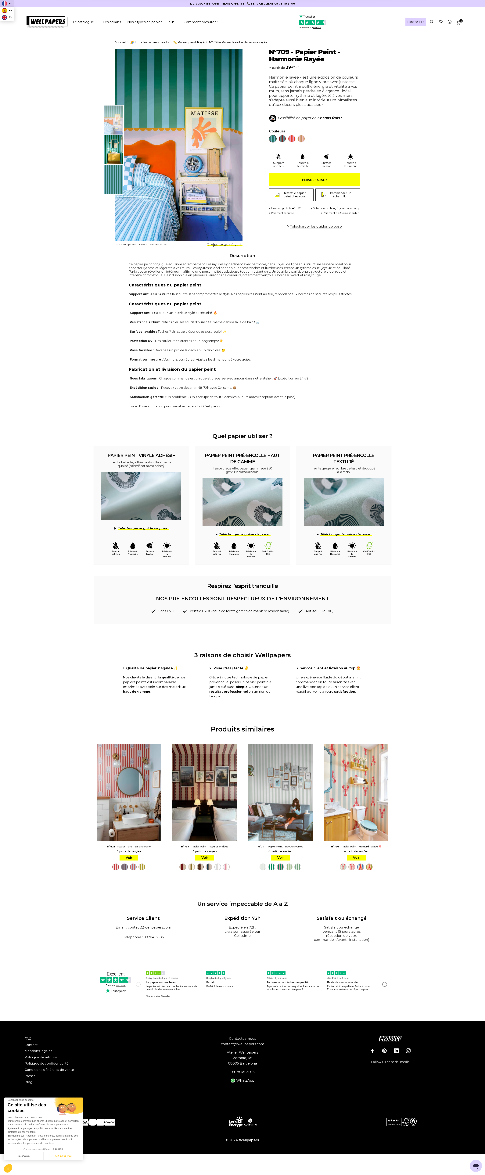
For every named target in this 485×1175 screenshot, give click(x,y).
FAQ (28, 1038)
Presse (30, 1076)
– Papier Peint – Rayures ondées (204, 846)
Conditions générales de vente (49, 1070)
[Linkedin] (396, 1050)
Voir (129, 858)
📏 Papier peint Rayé (189, 42)
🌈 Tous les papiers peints (149, 42)
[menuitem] (88, 22)
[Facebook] (372, 1050)
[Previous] (133, 145)
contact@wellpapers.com (149, 927)
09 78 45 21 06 (243, 1072)
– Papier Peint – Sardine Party (129, 846)
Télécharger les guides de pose (316, 226)
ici (218, 406)
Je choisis (24, 1155)
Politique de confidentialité (46, 1063)
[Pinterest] (384, 1050)
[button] (8, 1168)
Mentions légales (38, 1051)
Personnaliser (314, 180)
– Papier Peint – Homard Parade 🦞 (356, 846)
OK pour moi (63, 1155)
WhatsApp (244, 1080)
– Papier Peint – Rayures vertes (280, 846)
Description (242, 255)
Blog (28, 1082)
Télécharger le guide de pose (142, 528)
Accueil (120, 42)
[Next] (230, 145)
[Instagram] (408, 1050)
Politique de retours (41, 1057)
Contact (31, 1045)
